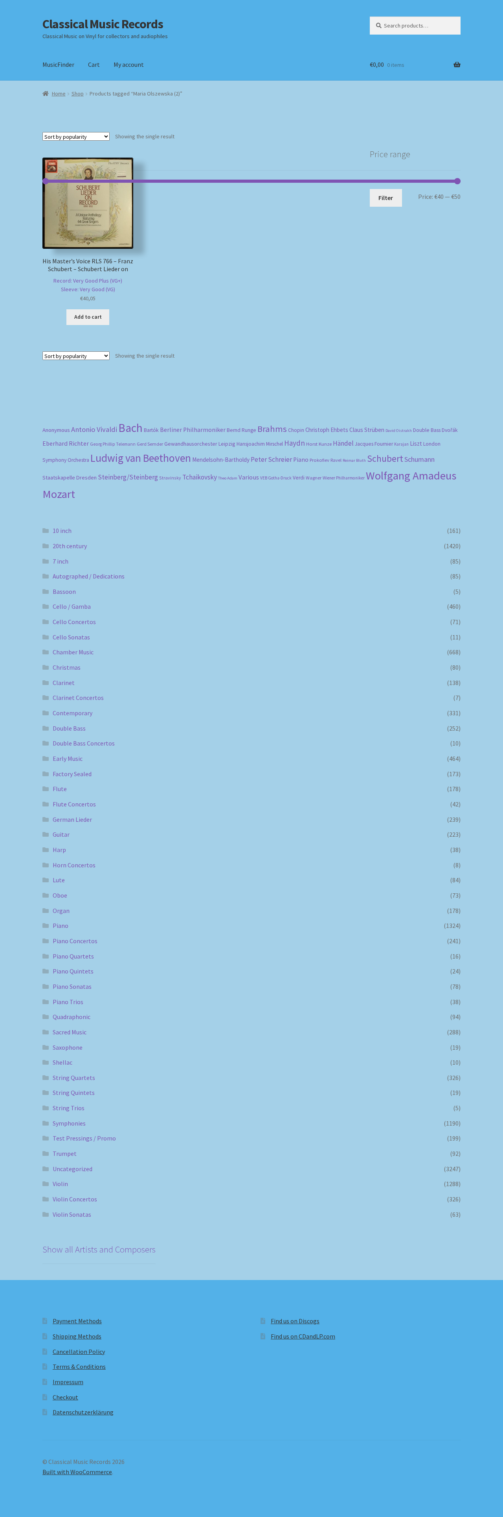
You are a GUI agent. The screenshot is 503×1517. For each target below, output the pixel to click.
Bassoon (64, 591)
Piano (300, 459)
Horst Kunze (319, 444)
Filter (385, 198)
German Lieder (72, 819)
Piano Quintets (73, 971)
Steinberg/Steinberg (128, 477)
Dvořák (450, 430)
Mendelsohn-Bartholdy (221, 459)
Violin (60, 1184)
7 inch (60, 561)
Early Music (68, 758)
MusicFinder (58, 64)
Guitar (61, 834)
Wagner (313, 478)
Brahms (272, 428)
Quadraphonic (71, 1017)
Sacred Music (69, 1032)
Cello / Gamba (72, 606)
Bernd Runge (241, 430)
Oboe (60, 895)
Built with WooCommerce (77, 1472)
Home (59, 93)
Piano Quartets (73, 956)
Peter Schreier (271, 459)
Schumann (419, 459)
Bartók (151, 430)
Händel (343, 443)
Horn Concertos (74, 865)
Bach (130, 428)
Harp (59, 850)
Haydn (294, 443)
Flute (60, 789)
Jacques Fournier (374, 444)
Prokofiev (319, 460)
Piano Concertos (75, 941)
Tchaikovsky (199, 477)
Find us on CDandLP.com (303, 1336)
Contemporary (72, 713)
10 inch (62, 530)
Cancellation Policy (79, 1351)
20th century (70, 546)
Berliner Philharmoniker (193, 429)
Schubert (385, 458)
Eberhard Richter (65, 443)
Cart (94, 64)
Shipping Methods (77, 1336)
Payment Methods (77, 1321)
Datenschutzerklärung (83, 1412)
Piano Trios (68, 1002)
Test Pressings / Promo (84, 1138)
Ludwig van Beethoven (140, 458)
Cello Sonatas (71, 637)
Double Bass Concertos (84, 743)
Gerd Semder (150, 444)
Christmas (67, 667)
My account (129, 64)
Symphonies (69, 1123)
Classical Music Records (102, 24)
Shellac (62, 1062)
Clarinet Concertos (78, 698)
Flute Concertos (74, 804)
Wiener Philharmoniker (344, 478)
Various (249, 477)
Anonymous (56, 429)
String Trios (68, 1108)
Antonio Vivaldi (94, 429)
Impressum (68, 1382)
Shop (78, 93)
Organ (61, 911)
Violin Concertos (75, 1199)
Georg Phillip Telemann (113, 444)
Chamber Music (73, 652)
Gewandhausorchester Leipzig (199, 443)
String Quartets (74, 1078)
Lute (59, 880)
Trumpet (65, 1153)
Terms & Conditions (79, 1366)
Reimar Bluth (354, 460)
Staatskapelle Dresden (69, 477)
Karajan (401, 444)
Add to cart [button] (88, 316)
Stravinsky (170, 478)
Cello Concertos (74, 622)
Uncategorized (72, 1169)
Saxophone (68, 1047)
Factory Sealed (72, 774)
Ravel (335, 460)
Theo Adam (227, 478)
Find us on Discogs (295, 1321)
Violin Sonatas (72, 1214)
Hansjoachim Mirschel (260, 444)
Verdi (299, 477)
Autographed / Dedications (89, 576)
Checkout (65, 1397)
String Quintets (74, 1092)
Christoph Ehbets (326, 429)
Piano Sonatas (72, 986)
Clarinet (64, 683)
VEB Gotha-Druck (276, 478)
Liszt (416, 443)
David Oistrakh (399, 430)
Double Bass (427, 430)
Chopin (296, 430)
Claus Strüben (366, 429)
